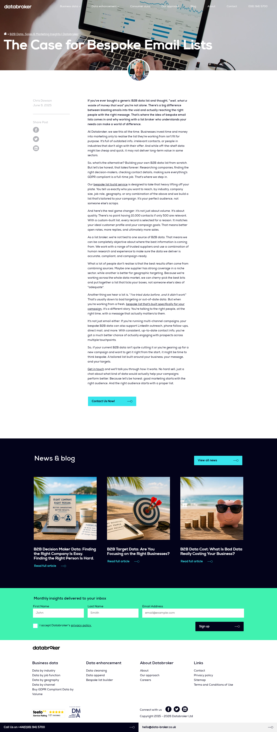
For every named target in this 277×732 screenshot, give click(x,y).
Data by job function (46, 675)
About (211, 6)
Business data (69, 6)
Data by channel (43, 685)
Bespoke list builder (99, 680)
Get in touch (96, 369)
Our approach (170, 6)
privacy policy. (81, 625)
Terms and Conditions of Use (213, 685)
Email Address (152, 606)
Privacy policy (203, 675)
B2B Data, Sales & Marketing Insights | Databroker (44, 34)
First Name (41, 606)
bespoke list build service (110, 184)
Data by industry (43, 670)
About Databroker (157, 663)
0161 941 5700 (258, 6)
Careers (145, 680)
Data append (95, 675)
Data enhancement (104, 6)
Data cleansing (96, 670)
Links (198, 663)
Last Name (95, 606)
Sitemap (200, 680)
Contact (232, 6)
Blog (193, 6)
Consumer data (140, 6)
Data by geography (45, 680)
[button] (219, 626)
